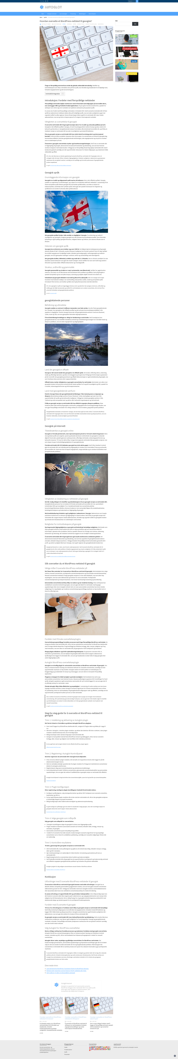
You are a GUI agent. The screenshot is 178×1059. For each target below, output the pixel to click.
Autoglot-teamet (46, 24)
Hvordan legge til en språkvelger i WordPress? (56, 812)
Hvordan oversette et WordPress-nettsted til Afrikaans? (76, 1018)
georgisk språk (53, 293)
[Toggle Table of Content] (62, 94)
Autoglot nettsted (51, 13)
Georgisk (69, 24)
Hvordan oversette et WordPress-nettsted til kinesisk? (50, 1018)
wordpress (101, 24)
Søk (116, 21)
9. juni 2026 (68, 1021)
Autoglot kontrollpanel (51, 780)
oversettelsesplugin (91, 24)
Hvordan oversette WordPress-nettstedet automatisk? (61, 706)
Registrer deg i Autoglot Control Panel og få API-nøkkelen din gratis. (66, 971)
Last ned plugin (63, 13)
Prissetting (73, 13)
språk (74, 24)
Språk (63, 24)
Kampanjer (67, 1054)
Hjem (42, 13)
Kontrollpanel (92, 13)
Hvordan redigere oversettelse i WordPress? (55, 869)
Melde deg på (82, 13)
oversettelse (80, 24)
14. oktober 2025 (57, 24)
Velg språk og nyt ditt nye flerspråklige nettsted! (60, 973)
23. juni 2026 (44, 1021)
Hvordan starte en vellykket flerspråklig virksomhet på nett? (62, 556)
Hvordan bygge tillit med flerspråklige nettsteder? (60, 165)
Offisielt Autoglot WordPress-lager (53, 747)
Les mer (41, 1033)
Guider (65, 1047)
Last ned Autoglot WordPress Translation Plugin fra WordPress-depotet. (67, 968)
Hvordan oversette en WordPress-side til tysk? (101, 1018)
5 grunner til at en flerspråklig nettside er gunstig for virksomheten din (65, 419)
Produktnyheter (68, 1049)
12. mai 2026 (93, 1021)
